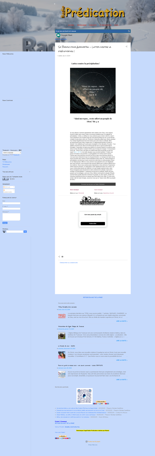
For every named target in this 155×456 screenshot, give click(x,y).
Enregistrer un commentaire (69, 262)
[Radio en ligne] (129, 31)
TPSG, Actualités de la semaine (67, 307)
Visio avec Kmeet (60, 432)
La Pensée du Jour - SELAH (66, 346)
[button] (126, 47)
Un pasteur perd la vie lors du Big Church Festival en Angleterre (77, 408)
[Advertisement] (92, 240)
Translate (16, 155)
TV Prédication (105, 25)
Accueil (71, 25)
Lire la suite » (121, 321)
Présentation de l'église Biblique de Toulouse (71, 327)
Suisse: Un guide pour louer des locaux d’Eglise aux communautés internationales (81, 412)
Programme (81, 25)
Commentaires (7, 192)
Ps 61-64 (81, 193)
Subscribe (92, 223)
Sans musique (98, 189)
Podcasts (92, 25)
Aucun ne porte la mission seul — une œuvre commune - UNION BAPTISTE (80, 366)
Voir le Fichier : (67, 427)
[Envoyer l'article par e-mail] (62, 257)
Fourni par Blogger (94, 441)
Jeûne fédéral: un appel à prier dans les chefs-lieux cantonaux (76, 415)
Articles (7, 187)
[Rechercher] (131, 7)
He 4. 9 (96, 121)
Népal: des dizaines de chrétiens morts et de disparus (73, 417)
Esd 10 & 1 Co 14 (108, 193)
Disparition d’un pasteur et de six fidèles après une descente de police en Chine (80, 410)
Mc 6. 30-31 (77, 152)
